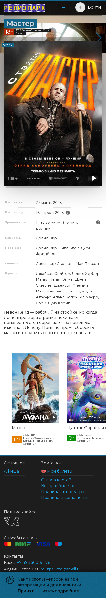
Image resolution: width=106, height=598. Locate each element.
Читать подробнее (59, 591)
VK (11, 521)
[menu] (58, 7)
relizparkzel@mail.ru (61, 569)
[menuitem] (63, 7)
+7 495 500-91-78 (34, 562)
